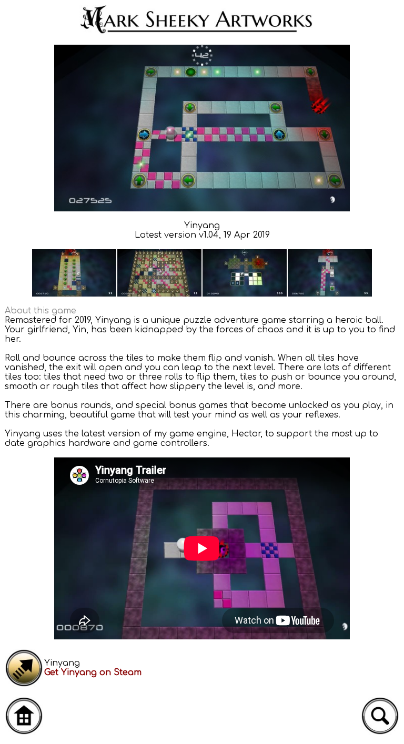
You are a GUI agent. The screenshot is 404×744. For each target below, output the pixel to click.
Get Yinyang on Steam (93, 672)
